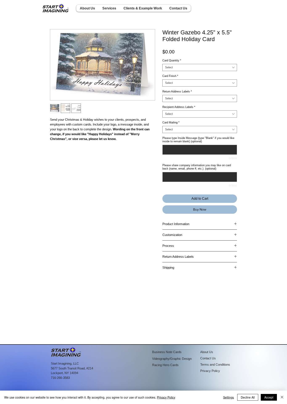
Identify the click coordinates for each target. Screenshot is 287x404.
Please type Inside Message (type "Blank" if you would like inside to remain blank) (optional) (198, 139)
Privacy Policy (166, 397)
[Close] (281, 397)
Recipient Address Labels (178, 107)
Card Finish (170, 76)
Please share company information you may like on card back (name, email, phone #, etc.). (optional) (196, 167)
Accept (268, 397)
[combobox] (199, 67)
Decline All (248, 397)
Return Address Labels (177, 91)
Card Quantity (171, 60)
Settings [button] (228, 397)
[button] (109, 8)
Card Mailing (170, 122)
